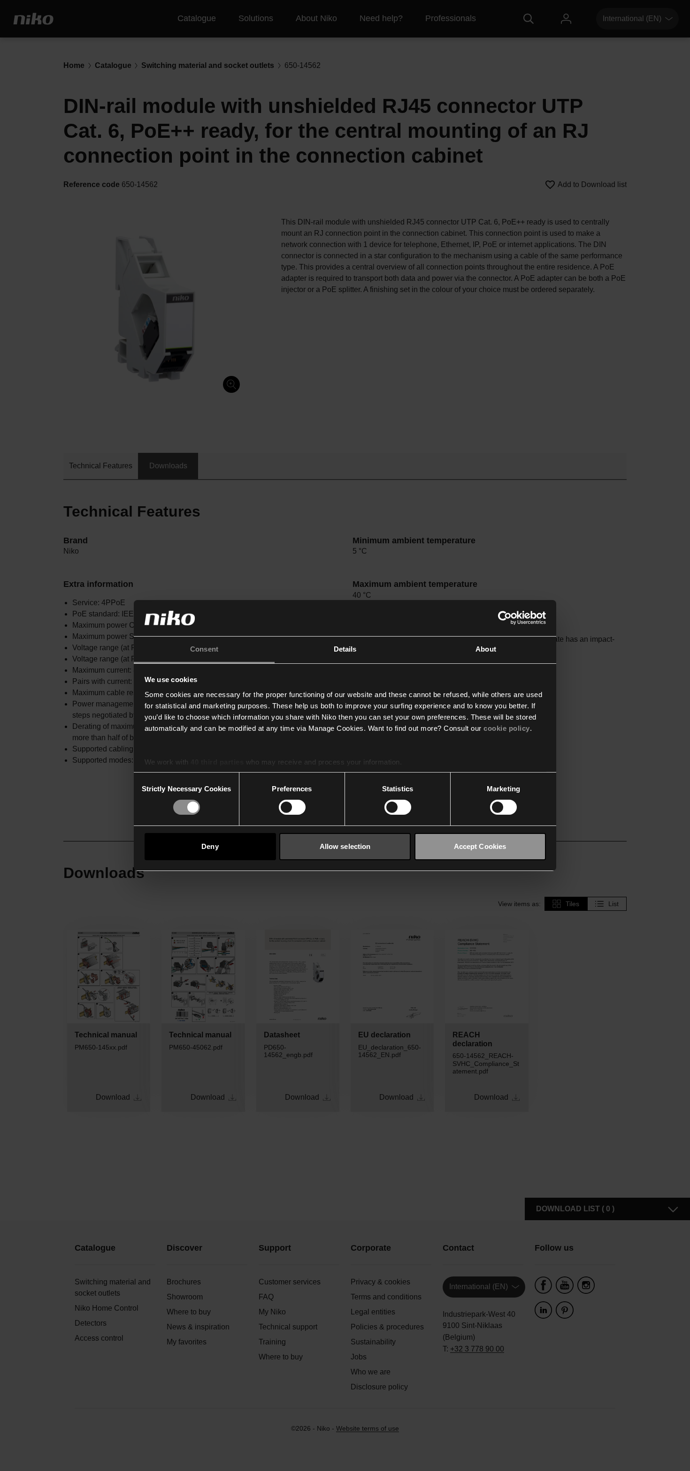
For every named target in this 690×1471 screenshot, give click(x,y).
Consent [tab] (204, 649)
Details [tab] (345, 649)
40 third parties (217, 762)
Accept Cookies (480, 846)
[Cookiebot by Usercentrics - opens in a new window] (505, 618)
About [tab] (485, 649)
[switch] (292, 807)
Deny (209, 846)
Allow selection (345, 846)
